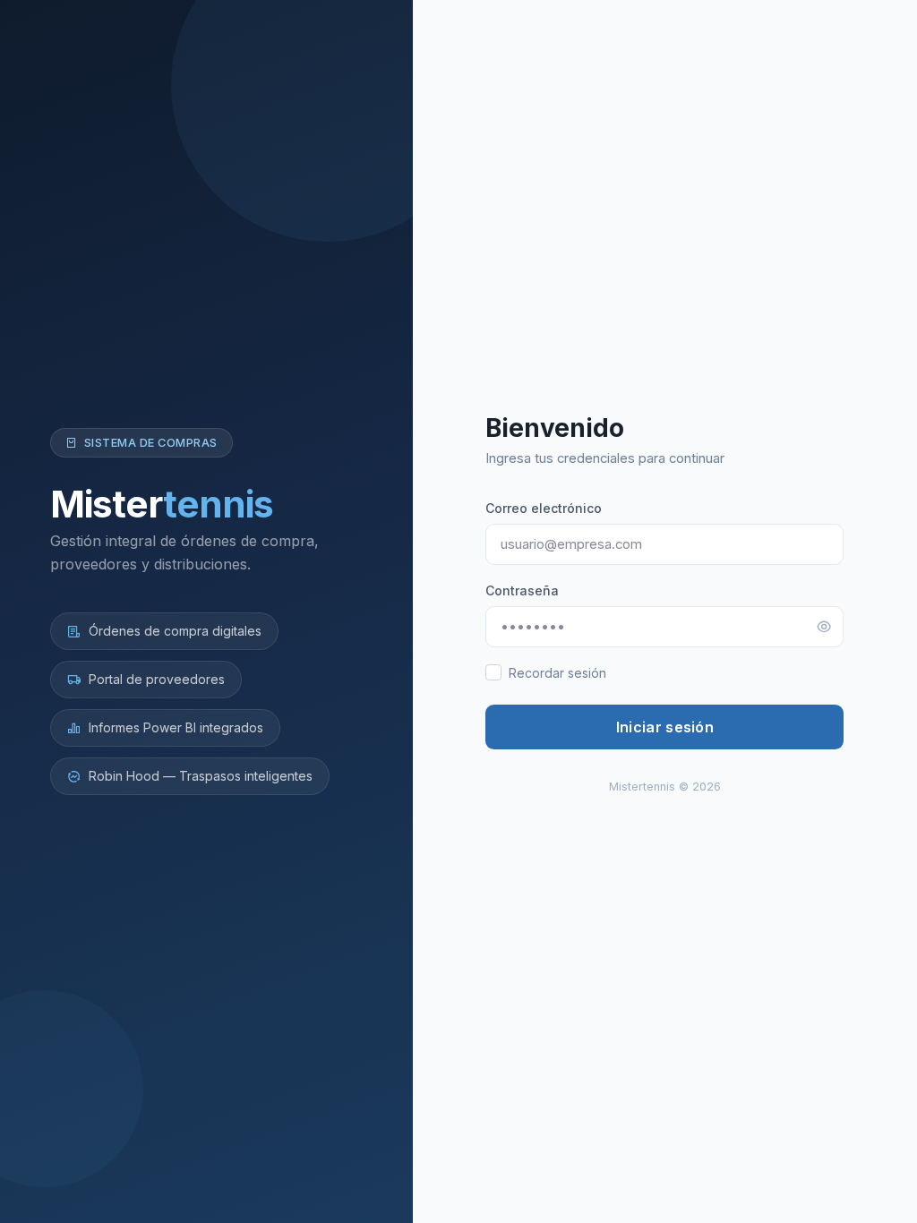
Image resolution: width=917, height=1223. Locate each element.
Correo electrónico (543, 508)
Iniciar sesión (665, 727)
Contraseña (522, 590)
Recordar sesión (557, 672)
